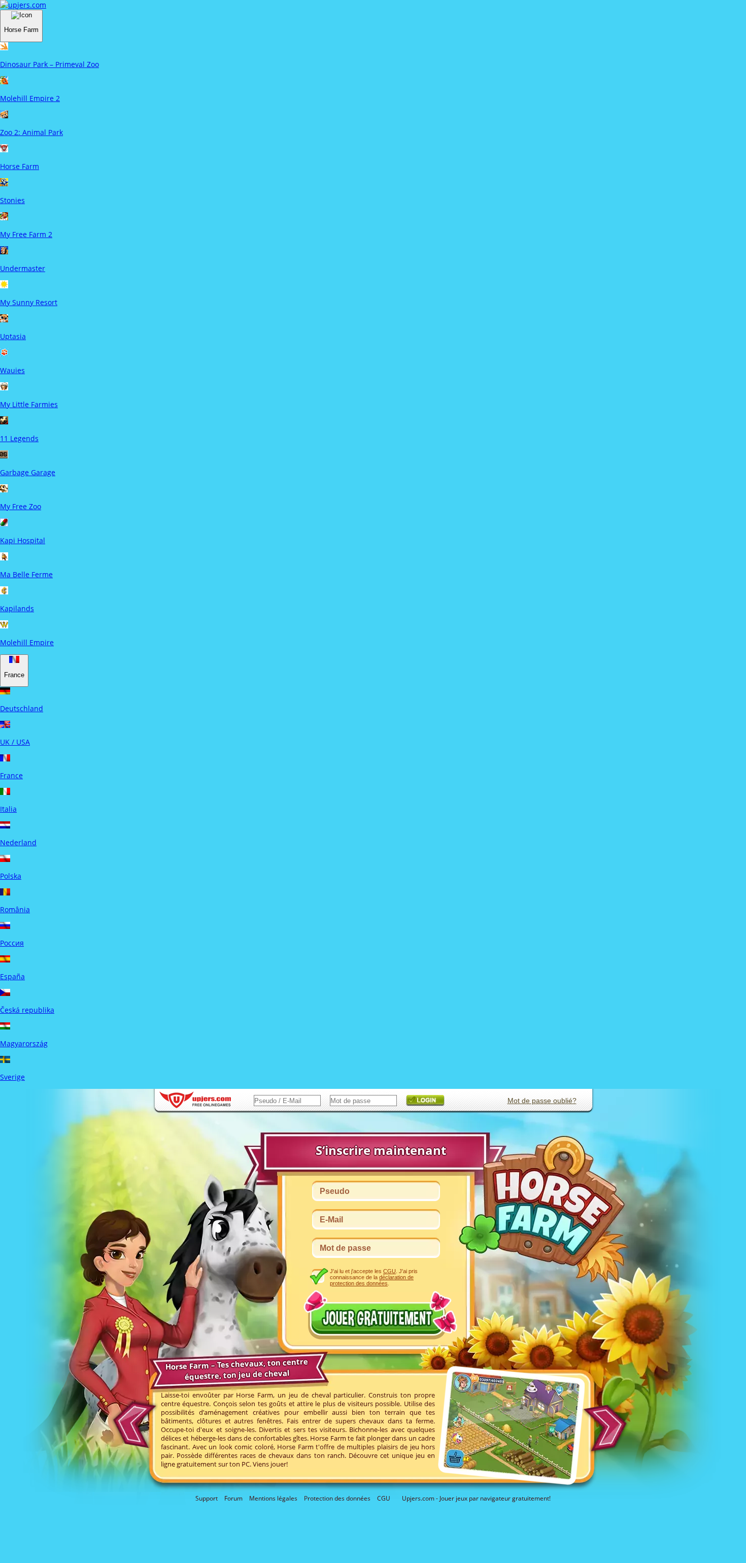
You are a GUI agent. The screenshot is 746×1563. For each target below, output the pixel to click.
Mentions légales (273, 1498)
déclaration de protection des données (372, 1280)
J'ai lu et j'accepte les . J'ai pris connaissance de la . (374, 1277)
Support (206, 1498)
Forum (233, 1498)
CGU (383, 1498)
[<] (133, 1421)
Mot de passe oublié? (542, 1100)
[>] (608, 1428)
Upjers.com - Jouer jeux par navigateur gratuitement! (476, 1498)
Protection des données (337, 1498)
